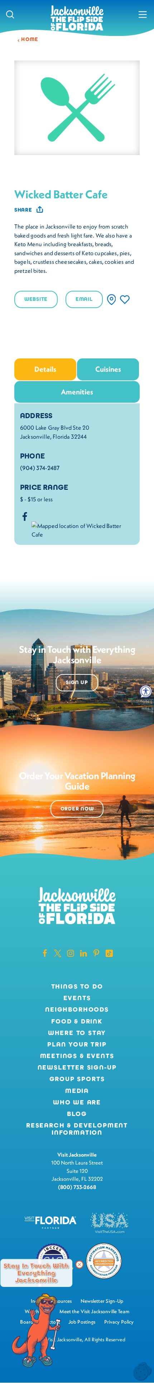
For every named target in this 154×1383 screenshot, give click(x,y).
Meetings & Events (77, 1056)
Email (84, 299)
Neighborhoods (77, 1009)
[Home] (77, 18)
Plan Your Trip (76, 1044)
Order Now (77, 809)
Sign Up (77, 682)
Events (77, 998)
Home (30, 39)
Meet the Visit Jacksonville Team (94, 1311)
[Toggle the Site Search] (10, 14)
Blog (77, 1114)
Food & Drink (77, 1021)
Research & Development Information (77, 1129)
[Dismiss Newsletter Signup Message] (79, 1265)
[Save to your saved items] (125, 299)
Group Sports (77, 1079)
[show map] (111, 299)
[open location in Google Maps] (83, 529)
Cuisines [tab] (108, 369)
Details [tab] (45, 369)
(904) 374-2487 (39, 467)
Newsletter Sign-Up (77, 1067)
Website (36, 299)
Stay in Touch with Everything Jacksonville (36, 1273)
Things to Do (77, 986)
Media (77, 1091)
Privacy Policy (119, 1322)
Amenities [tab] (77, 391)
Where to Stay (77, 1033)
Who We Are (77, 1102)
